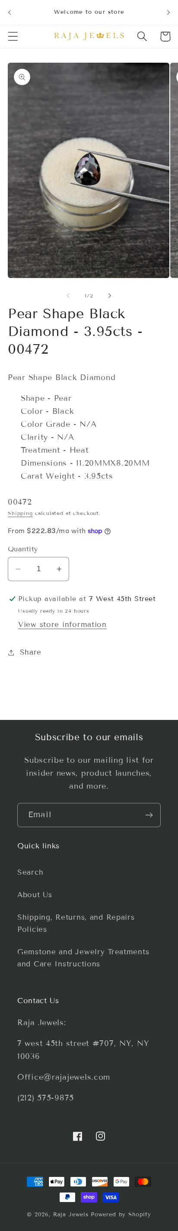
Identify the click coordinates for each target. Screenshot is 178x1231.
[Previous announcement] (9, 12)
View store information (62, 624)
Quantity (23, 549)
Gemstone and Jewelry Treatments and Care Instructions (83, 958)
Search (30, 872)
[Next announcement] (168, 12)
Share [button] (30, 652)
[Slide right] (109, 295)
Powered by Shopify (121, 1214)
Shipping (20, 513)
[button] (13, 36)
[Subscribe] (148, 815)
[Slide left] (68, 295)
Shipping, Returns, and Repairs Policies (76, 923)
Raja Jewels (71, 1214)
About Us (34, 894)
